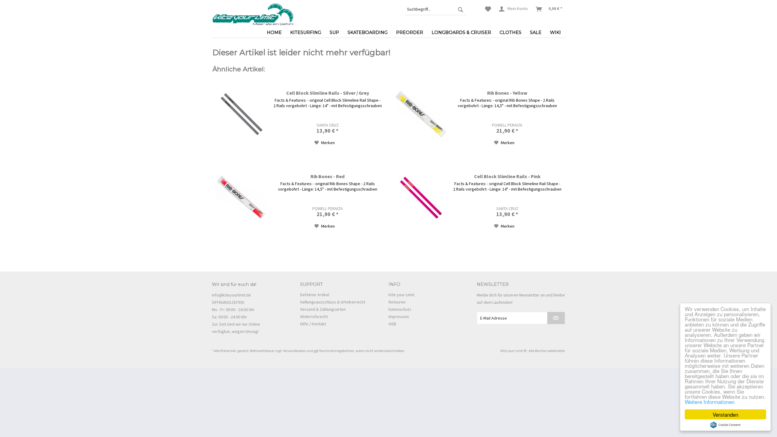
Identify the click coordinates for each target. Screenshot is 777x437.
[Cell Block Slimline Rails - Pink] (421, 198)
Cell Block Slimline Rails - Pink (507, 176)
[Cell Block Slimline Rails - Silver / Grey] (241, 114)
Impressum (398, 316)
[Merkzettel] (488, 9)
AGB (392, 324)
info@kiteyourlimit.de (231, 295)
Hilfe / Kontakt (313, 324)
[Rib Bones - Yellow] (421, 114)
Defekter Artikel (314, 294)
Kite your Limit (401, 294)
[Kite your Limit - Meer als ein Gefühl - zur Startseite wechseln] (253, 13)
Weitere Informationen (710, 401)
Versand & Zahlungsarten (323, 309)
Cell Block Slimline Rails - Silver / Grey (327, 93)
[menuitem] (435, 9)
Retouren (396, 302)
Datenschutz (399, 309)
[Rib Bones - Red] (241, 198)
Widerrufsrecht (314, 316)
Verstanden (725, 414)
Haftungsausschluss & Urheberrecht (332, 302)
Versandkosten (294, 350)
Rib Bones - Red (327, 176)
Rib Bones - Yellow (507, 93)
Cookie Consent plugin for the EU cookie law (725, 425)
